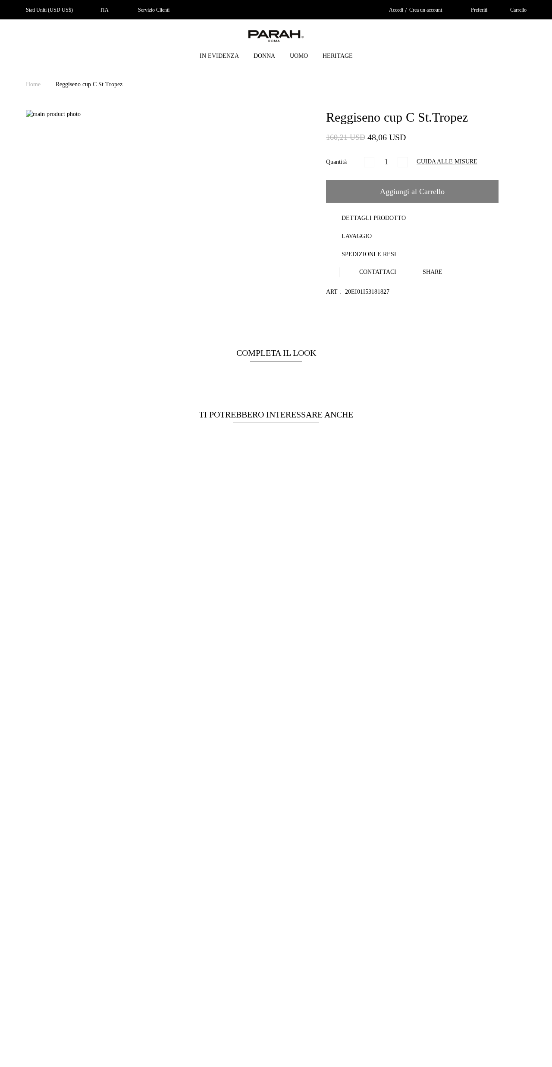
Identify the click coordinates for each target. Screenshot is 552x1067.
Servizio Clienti (153, 10)
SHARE (431, 272)
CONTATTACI (377, 272)
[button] (102, 10)
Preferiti (479, 10)
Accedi (396, 10)
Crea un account (425, 10)
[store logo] (276, 37)
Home (34, 84)
